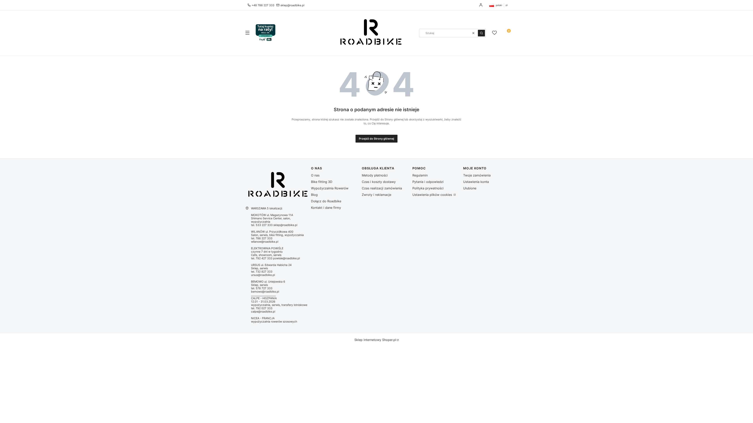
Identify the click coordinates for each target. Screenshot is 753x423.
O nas (315, 175)
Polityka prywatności (428, 188)
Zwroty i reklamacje (376, 195)
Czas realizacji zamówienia (382, 188)
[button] (247, 33)
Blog (314, 195)
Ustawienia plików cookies (432, 195)
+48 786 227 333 (263, 5)
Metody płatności (375, 175)
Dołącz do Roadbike (326, 201)
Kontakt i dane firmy (326, 208)
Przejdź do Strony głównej (376, 138)
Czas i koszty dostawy (379, 182)
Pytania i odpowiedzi (428, 182)
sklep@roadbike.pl (292, 5)
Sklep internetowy (375, 340)
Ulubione (469, 188)
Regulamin (420, 175)
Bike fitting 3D (321, 182)
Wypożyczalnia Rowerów (329, 188)
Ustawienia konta (476, 182)
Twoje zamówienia (477, 175)
